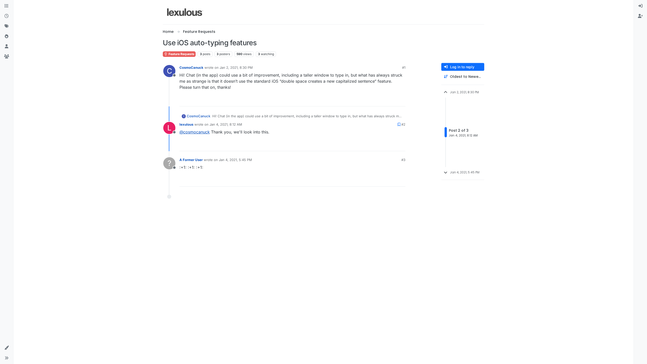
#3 (403, 160)
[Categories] (6, 6)
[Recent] (6, 16)
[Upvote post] (382, 100)
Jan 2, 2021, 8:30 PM (236, 67)
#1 (403, 67)
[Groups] (6, 57)
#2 (403, 124)
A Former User (191, 160)
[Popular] (6, 36)
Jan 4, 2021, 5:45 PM (235, 160)
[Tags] (6, 26)
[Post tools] (401, 100)
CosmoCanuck (191, 67)
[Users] (6, 46)
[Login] (640, 6)
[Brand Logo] (185, 12)
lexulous (186, 124)
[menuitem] (640, 6)
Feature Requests (181, 54)
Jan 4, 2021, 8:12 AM (226, 124)
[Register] (640, 16)
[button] (6, 348)
